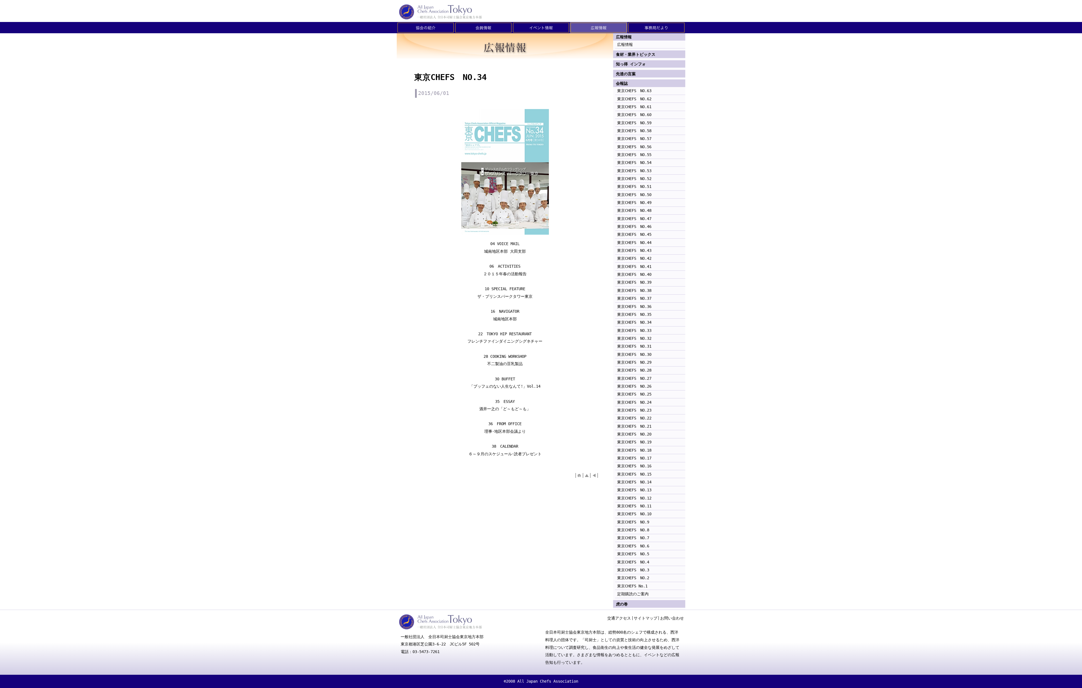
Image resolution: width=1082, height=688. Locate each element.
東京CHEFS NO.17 (634, 458)
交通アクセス (619, 618)
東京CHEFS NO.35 (634, 314)
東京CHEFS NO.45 (634, 234)
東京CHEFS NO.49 (634, 202)
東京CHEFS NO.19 (634, 442)
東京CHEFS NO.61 (634, 107)
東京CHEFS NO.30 (634, 354)
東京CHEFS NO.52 (634, 178)
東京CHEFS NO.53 (634, 170)
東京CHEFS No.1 (632, 586)
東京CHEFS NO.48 (634, 210)
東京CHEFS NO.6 (633, 546)
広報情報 (625, 44)
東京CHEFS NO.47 (634, 218)
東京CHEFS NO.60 (634, 114)
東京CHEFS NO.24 (634, 402)
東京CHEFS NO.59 (634, 123)
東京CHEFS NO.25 (634, 394)
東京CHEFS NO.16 (634, 466)
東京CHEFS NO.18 (634, 450)
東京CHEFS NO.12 (634, 498)
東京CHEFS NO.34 (634, 322)
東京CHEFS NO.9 (633, 522)
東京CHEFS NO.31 (634, 346)
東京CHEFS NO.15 (634, 474)
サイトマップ (645, 618)
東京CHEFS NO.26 (634, 386)
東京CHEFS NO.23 (634, 410)
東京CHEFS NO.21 (634, 426)
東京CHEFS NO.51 (634, 186)
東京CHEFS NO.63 (634, 90)
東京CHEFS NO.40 (634, 274)
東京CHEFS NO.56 (634, 147)
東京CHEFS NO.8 (633, 530)
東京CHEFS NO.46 (634, 226)
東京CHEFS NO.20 (634, 434)
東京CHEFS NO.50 (634, 194)
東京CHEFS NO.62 (634, 99)
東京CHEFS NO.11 (634, 506)
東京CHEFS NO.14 (634, 482)
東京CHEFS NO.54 (634, 162)
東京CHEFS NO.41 (634, 266)
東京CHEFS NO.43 (634, 250)
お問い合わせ (672, 618)
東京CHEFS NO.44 (634, 242)
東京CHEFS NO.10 (634, 514)
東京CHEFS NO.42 (634, 258)
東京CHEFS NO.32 (634, 338)
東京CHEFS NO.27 (634, 378)
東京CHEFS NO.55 (634, 154)
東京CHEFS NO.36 (634, 306)
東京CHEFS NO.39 (634, 282)
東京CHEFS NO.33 (634, 330)
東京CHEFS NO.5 (633, 554)
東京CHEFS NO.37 (634, 298)
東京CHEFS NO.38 (634, 290)
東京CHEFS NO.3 (633, 570)
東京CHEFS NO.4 (633, 562)
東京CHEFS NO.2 (633, 578)
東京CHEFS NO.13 (634, 490)
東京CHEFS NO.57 (634, 138)
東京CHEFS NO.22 (634, 418)
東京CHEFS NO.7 (633, 538)
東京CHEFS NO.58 (634, 130)
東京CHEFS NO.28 (634, 370)
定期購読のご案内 (633, 594)
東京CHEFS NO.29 (634, 362)
